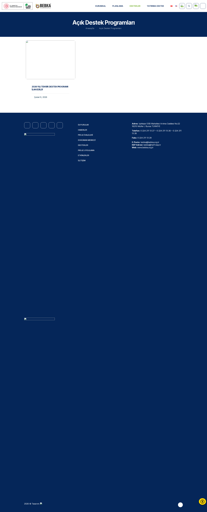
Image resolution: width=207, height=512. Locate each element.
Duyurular (83, 125)
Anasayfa (90, 28)
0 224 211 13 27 (148, 130)
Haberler (82, 130)
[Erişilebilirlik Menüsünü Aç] (202, 501)
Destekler (83, 145)
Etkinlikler (83, 155)
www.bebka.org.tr (145, 147)
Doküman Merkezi (87, 140)
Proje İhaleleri (85, 135)
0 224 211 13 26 (164, 130)
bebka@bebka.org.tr (150, 142)
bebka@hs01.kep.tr (152, 145)
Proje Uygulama (86, 150)
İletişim (82, 160)
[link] (17, 6)
